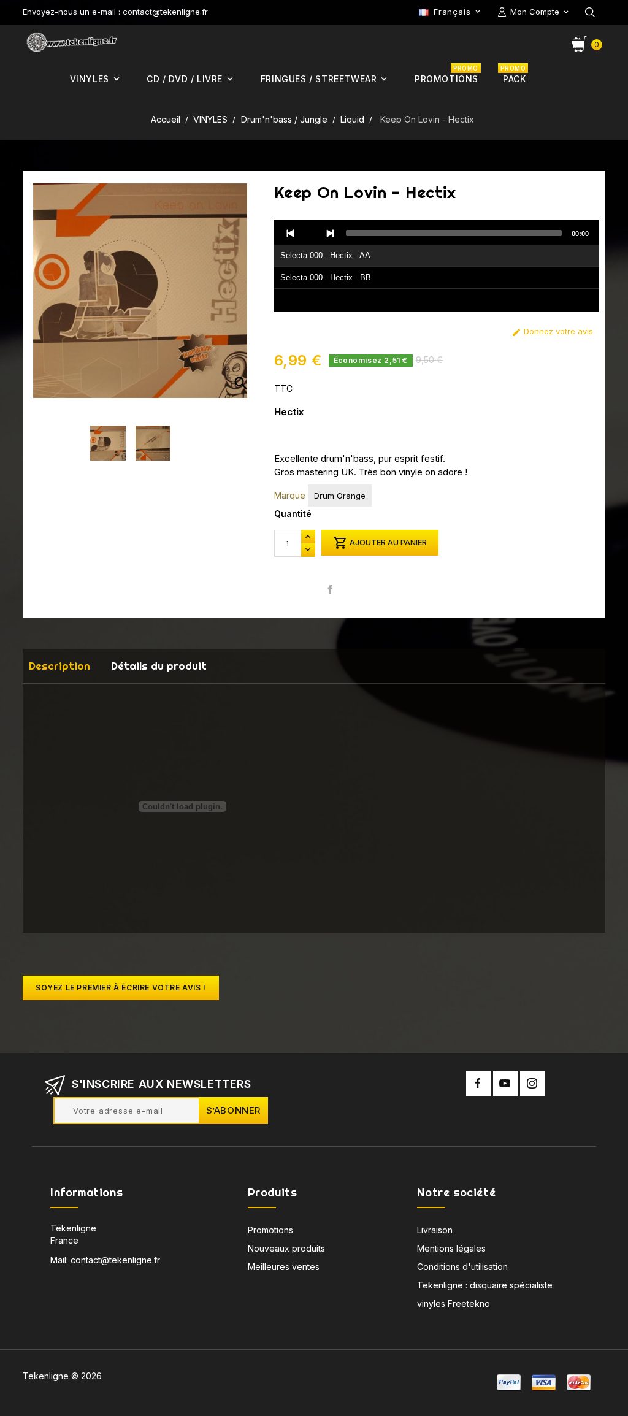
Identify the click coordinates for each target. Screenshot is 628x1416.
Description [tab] (59, 665)
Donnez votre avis (552, 331)
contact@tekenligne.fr (115, 1260)
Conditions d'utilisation (462, 1266)
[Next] (330, 233)
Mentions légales (451, 1248)
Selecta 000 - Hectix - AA (325, 255)
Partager (330, 589)
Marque (289, 495)
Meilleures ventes (284, 1266)
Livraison (435, 1230)
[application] (436, 266)
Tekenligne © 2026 (62, 1376)
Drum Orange (340, 495)
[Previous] (291, 233)
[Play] (310, 233)
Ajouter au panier (380, 542)
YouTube (505, 1083)
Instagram (532, 1083)
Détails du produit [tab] (159, 665)
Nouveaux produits (286, 1248)
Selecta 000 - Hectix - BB (325, 277)
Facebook (478, 1083)
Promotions (270, 1230)
